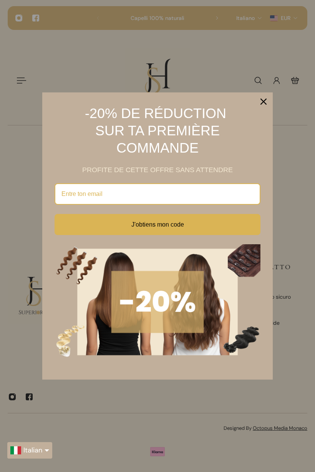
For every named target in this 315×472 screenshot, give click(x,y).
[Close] (263, 101)
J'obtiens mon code (157, 224)
